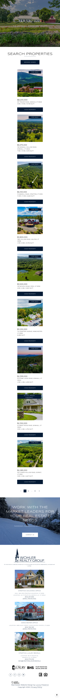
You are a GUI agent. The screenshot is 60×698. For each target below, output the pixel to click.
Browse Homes (30, 62)
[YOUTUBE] (23, 674)
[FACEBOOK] (10, 674)
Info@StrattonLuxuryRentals (29, 661)
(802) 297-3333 (29, 597)
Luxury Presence (42, 685)
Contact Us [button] (30, 535)
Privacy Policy (36, 687)
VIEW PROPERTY (30, 109)
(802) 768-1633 (29, 627)
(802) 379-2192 (29, 659)
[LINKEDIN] (19, 674)
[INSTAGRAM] (14, 674)
